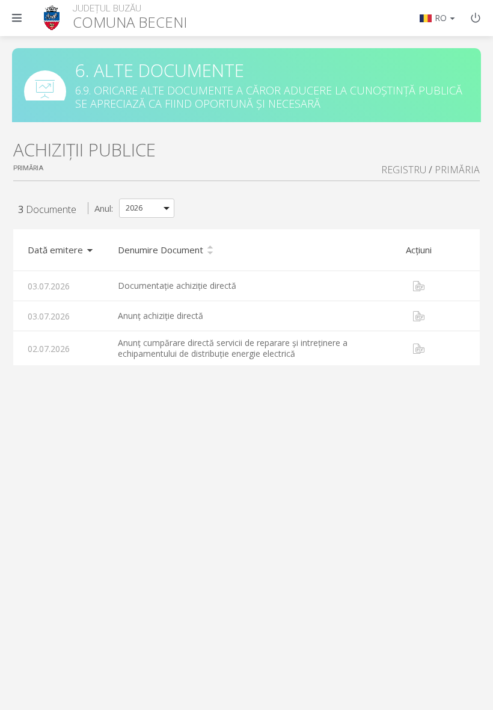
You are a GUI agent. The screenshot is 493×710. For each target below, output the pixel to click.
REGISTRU (403, 169)
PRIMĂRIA (457, 169)
